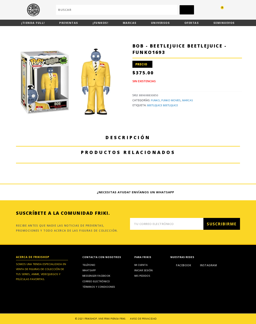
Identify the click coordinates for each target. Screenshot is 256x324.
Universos (160, 23)
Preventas (68, 23)
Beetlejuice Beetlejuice (162, 105)
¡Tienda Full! (33, 23)
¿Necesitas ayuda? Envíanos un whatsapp (135, 192)
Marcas (130, 23)
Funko (155, 100)
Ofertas (191, 23)
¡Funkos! (100, 23)
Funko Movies (171, 100)
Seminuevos (224, 23)
